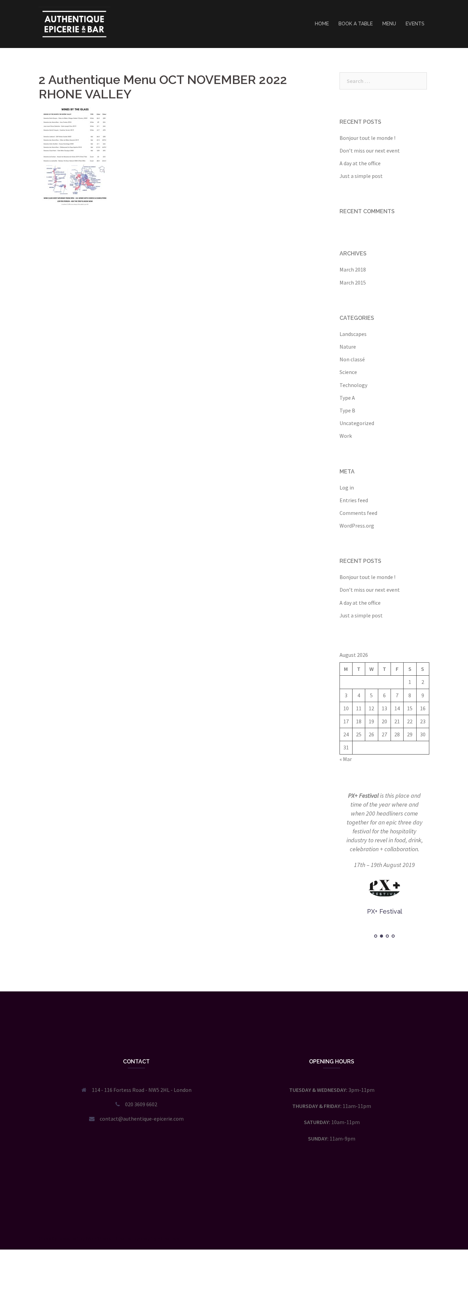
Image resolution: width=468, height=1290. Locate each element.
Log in (347, 487)
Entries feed (354, 500)
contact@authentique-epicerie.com (142, 1118)
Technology (353, 385)
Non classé (352, 359)
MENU (389, 23)
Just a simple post (361, 175)
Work (346, 435)
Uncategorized (357, 423)
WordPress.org (357, 525)
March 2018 (353, 269)
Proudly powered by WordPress (75, 1238)
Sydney (142, 1238)
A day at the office (360, 163)
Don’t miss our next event (370, 150)
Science (348, 372)
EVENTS (415, 23)
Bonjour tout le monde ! (367, 137)
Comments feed (358, 512)
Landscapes (353, 333)
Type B (347, 410)
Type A (347, 397)
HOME (322, 23)
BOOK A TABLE (355, 23)
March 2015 (353, 282)
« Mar (346, 759)
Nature (348, 346)
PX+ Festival (363, 795)
